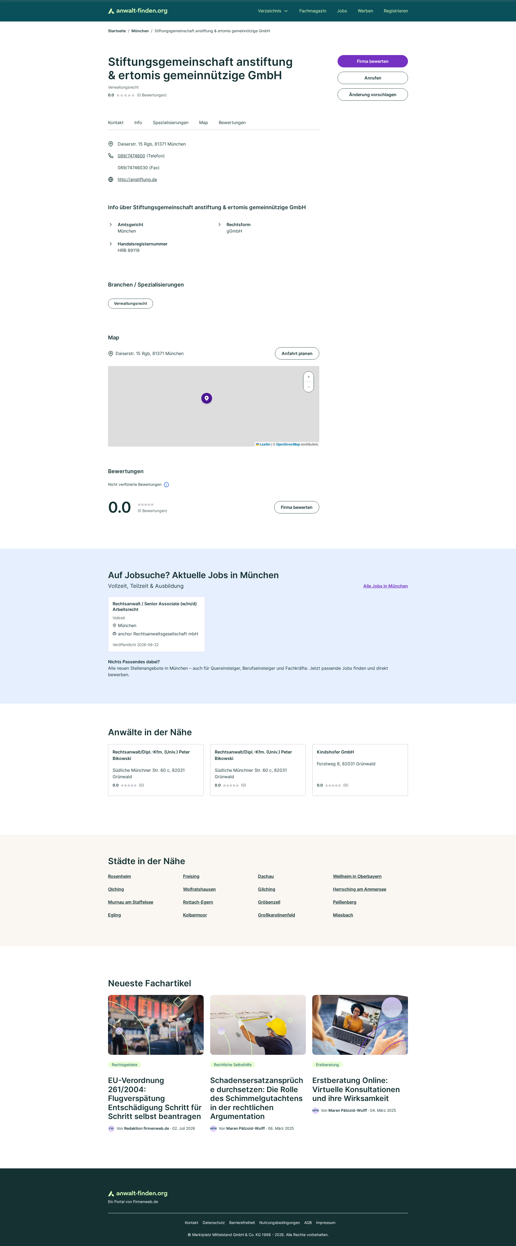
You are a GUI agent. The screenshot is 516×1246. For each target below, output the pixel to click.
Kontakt (191, 1222)
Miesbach (343, 915)
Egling (114, 915)
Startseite (117, 30)
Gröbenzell (269, 902)
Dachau (266, 876)
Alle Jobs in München (385, 586)
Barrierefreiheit (242, 1222)
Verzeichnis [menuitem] (269, 10)
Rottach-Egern (198, 902)
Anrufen (372, 78)
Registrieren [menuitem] (396, 10)
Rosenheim (119, 876)
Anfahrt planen (297, 353)
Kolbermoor (195, 915)
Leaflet (264, 444)
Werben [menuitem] (365, 10)
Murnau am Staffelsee (130, 902)
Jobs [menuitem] (342, 10)
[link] (156, 624)
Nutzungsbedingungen (279, 1222)
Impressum (325, 1222)
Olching (116, 889)
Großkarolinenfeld (276, 915)
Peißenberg (344, 902)
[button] (207, 399)
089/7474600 (131, 155)
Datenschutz (214, 1222)
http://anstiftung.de (137, 179)
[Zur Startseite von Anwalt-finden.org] (137, 11)
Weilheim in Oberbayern (357, 876)
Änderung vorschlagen (372, 94)
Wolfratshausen (199, 889)
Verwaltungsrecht (130, 303)
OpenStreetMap (288, 444)
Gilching (266, 889)
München (140, 30)
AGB (308, 1222)
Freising (191, 876)
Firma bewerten (297, 507)
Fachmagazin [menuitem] (312, 10)
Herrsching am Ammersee (359, 889)
